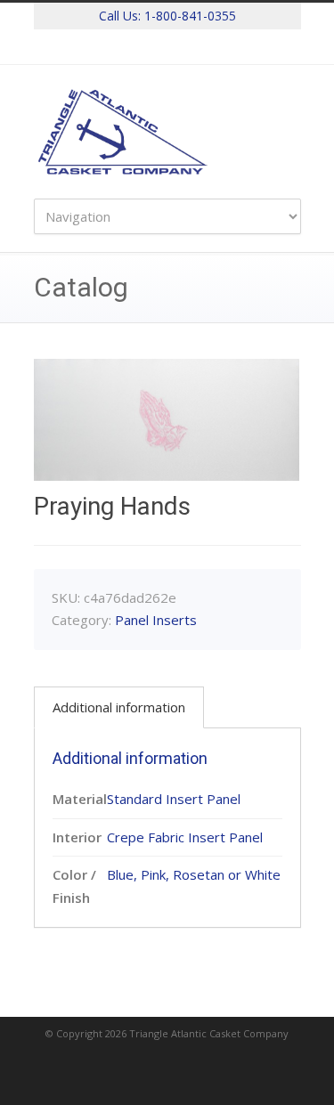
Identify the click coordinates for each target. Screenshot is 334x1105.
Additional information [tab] (119, 707)
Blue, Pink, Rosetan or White (194, 874)
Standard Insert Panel (173, 799)
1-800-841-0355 (190, 15)
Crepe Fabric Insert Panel (185, 837)
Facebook (167, 47)
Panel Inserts (156, 620)
